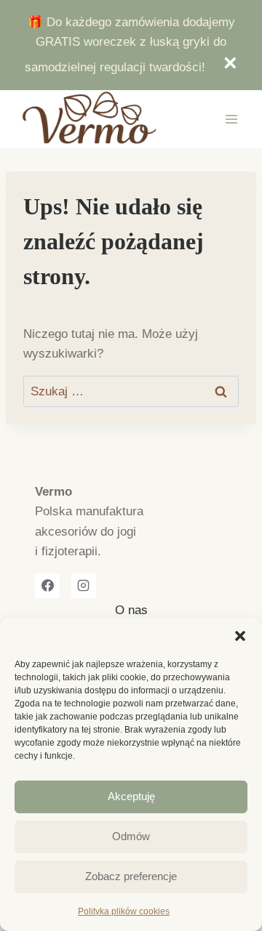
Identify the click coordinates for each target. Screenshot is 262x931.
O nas (131, 610)
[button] (240, 636)
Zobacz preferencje (131, 876)
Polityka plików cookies (124, 911)
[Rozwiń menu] (231, 119)
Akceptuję (131, 796)
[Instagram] (83, 585)
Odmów (131, 836)
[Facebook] (47, 585)
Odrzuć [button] (223, 63)
